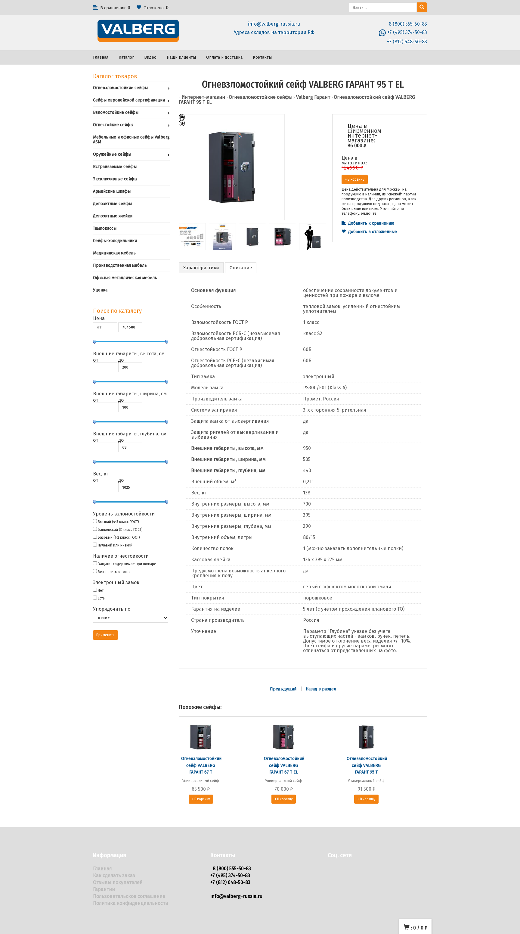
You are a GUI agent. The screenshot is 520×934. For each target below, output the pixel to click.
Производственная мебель (120, 265)
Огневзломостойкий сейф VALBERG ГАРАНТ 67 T (201, 765)
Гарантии (104, 889)
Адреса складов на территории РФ (274, 32)
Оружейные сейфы (112, 154)
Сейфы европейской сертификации (129, 100)
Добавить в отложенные (372, 231)
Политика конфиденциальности (130, 903)
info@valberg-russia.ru (274, 24)
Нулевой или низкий (115, 545)
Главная (100, 57)
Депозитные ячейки (112, 216)
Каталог (126, 57)
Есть (101, 598)
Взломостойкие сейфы (115, 112)
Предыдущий (283, 689)
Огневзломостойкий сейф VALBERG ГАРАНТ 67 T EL (284, 765)
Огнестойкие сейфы (113, 124)
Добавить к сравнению (371, 223)
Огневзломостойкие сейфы (120, 87)
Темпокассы (104, 228)
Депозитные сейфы (112, 203)
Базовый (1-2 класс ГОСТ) (119, 537)
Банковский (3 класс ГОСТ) (120, 529)
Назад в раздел (321, 689)
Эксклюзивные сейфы (115, 179)
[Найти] (422, 7)
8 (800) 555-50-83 (408, 24)
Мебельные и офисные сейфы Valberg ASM (131, 140)
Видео (150, 57)
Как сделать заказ (114, 875)
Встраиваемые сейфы (115, 166)
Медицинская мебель (114, 253)
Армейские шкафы (112, 191)
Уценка (100, 290)
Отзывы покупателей (118, 882)
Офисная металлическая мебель (125, 277)
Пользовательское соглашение (129, 896)
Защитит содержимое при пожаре (127, 564)
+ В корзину (354, 179)
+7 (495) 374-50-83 (407, 32)
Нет (101, 590)
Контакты (262, 57)
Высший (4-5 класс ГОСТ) (118, 521)
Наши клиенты (181, 57)
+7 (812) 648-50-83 (407, 42)
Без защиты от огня (114, 571)
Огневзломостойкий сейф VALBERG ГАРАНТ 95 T (367, 765)
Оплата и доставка (224, 57)
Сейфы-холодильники (115, 240)
